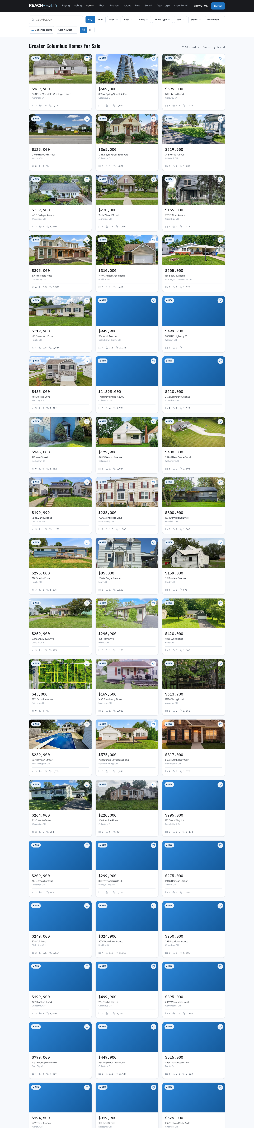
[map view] (90, 30)
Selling (78, 5)
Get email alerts (43, 29)
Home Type (161, 19)
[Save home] (87, 58)
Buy (90, 19)
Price (112, 19)
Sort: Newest (65, 29)
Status (194, 19)
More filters (213, 19)
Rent (100, 19)
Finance (114, 5)
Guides (127, 5)
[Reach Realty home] (43, 6)
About (101, 5)
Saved (148, 5)
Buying (66, 5)
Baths (142, 19)
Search (90, 5)
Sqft (179, 19)
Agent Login (163, 5)
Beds (126, 19)
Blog (137, 5)
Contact (218, 6)
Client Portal (180, 5)
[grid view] (83, 30)
